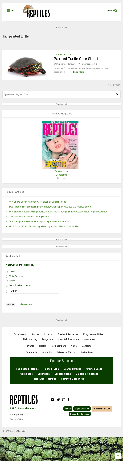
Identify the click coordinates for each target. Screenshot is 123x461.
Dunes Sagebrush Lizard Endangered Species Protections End (40, 221)
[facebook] (68, 399)
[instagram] (63, 399)
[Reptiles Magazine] (35, 19)
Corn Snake (26, 374)
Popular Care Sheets (65, 54)
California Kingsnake (87, 374)
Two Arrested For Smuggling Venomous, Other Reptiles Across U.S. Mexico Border (50, 206)
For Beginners (58, 346)
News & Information (68, 339)
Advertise (61, 178)
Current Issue (61, 171)
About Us (47, 352)
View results (26, 304)
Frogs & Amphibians (94, 334)
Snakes (35, 334)
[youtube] (52, 399)
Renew (68, 409)
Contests (86, 346)
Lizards (48, 334)
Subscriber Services (79, 414)
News (74, 346)
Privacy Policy (16, 414)
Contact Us (61, 175)
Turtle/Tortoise (16, 276)
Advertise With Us (66, 352)
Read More (78, 72)
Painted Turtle (51, 369)
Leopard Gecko (63, 374)
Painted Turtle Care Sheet (76, 59)
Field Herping (30, 339)
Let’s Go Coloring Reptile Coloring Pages (29, 216)
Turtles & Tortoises (67, 334)
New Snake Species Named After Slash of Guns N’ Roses (37, 201)
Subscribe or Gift (102, 409)
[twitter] (58, 399)
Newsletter (89, 339)
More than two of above (20, 285)
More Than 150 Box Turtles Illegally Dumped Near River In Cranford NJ (44, 226)
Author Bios (87, 352)
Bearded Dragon (72, 369)
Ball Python (44, 374)
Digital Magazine (82, 409)
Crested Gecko (94, 369)
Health (42, 346)
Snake (12, 272)
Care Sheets (20, 334)
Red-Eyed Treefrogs (45, 379)
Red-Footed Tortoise (27, 369)
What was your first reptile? (21, 265)
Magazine (47, 339)
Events (30, 346)
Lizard (12, 281)
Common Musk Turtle (72, 379)
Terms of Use (16, 419)
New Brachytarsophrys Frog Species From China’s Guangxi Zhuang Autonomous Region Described (58, 211)
